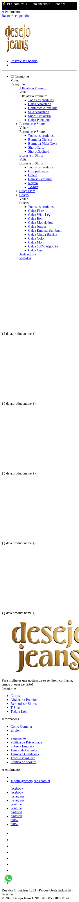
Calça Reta (35, 218)
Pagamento (18, 738)
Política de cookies (23, 762)
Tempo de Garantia (24, 750)
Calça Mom (36, 242)
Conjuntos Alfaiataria (42, 108)
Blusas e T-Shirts (31, 155)
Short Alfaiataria (39, 116)
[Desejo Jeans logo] (18, 53)
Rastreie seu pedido (15, 16)
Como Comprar (21, 726)
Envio (15, 730)
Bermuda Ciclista (40, 139)
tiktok (14, 820)
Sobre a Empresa (22, 746)
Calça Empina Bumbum (44, 230)
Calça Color (36, 238)
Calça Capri (36, 250)
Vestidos (25, 258)
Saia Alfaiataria (38, 112)
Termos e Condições (25, 754)
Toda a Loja (27, 254)
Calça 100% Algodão (43, 246)
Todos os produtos (41, 100)
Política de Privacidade (26, 742)
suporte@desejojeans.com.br (30, 781)
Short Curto (36, 147)
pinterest (16, 812)
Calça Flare (27, 191)
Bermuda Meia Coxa (42, 143)
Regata (33, 183)
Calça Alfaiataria (39, 104)
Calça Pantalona (39, 120)
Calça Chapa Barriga (42, 234)
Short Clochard (38, 151)
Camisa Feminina (40, 179)
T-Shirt (33, 187)
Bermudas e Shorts (32, 124)
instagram (17, 796)
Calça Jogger (37, 226)
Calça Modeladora (41, 222)
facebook (17, 788)
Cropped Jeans (38, 171)
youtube (16, 804)
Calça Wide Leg (39, 214)
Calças (24, 195)
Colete (32, 175)
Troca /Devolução (23, 758)
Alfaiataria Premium (33, 88)
